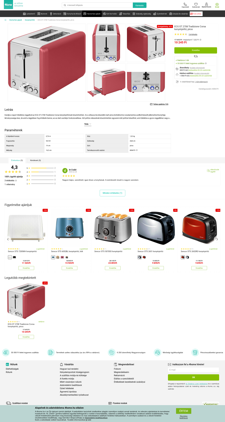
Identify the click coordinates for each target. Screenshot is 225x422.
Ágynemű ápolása (68, 392)
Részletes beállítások (184, 417)
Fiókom (117, 369)
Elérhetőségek (12, 369)
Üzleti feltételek (67, 388)
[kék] (53, 257)
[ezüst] (139, 257)
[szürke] (67, 257)
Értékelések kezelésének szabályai (129, 382)
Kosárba (196, 50)
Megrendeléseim (121, 372)
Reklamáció (119, 375)
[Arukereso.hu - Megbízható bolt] (210, 404)
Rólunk (9, 372)
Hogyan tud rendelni (69, 369)
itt (86, 420)
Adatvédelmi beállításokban (96, 418)
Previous (8, 239)
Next (217, 239)
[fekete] (14, 257)
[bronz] (58, 257)
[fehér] (10, 257)
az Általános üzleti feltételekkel (197, 384)
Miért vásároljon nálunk (71, 382)
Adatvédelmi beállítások (71, 385)
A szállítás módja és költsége (73, 375)
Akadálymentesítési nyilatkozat (74, 395)
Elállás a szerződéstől (124, 379)
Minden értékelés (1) (112, 193)
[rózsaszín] (62, 257)
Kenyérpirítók (30, 20)
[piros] (144, 257)
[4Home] (6, 20)
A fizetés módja (67, 379)
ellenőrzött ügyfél (214, 171)
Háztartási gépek (15, 20)
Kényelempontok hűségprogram (74, 372)
